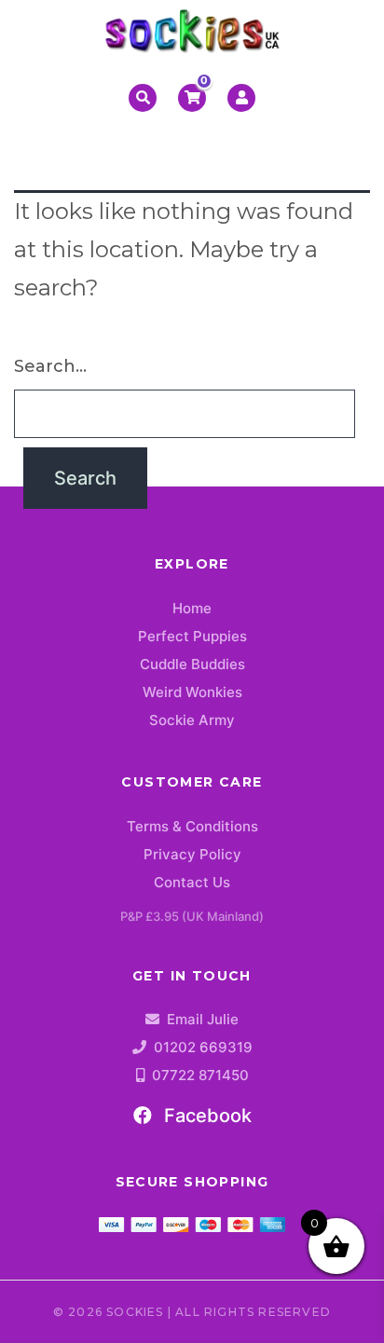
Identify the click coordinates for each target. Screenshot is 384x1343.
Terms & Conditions (192, 826)
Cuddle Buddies (192, 664)
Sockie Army (192, 720)
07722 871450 (200, 1075)
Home (192, 608)
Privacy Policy (192, 854)
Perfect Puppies (192, 636)
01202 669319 (203, 1047)
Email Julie (203, 1019)
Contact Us (192, 882)
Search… (50, 366)
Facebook (205, 1115)
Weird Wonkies (192, 692)
